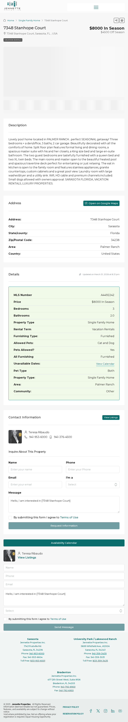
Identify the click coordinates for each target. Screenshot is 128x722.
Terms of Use (69, 517)
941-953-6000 (38, 437)
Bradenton (64, 672)
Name (12, 462)
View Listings (111, 417)
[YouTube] (120, 711)
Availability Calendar (64, 542)
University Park (83, 639)
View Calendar (105, 363)
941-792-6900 (68, 687)
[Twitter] (98, 711)
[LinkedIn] (113, 711)
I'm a (69, 477)
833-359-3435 (100, 660)
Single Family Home (29, 20)
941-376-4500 (63, 437)
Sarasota (32, 639)
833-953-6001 (37, 660)
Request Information (64, 525)
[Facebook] (91, 711)
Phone (70, 462)
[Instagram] (106, 711)
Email (12, 477)
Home (10, 20)
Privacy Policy (71, 707)
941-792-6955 (66, 690)
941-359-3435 (99, 653)
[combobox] (93, 484)
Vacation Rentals (12, 40)
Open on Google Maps (103, 203)
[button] (116, 20)
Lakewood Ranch (106, 639)
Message (14, 492)
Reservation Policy (73, 714)
